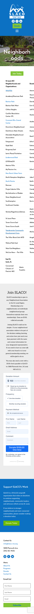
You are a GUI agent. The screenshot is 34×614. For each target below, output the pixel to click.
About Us (6, 565)
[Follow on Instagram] (13, 21)
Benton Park (10, 101)
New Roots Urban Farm (14, 173)
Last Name (21, 419)
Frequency (10, 394)
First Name (10, 419)
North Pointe (10, 181)
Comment (9, 436)
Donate (17, 26)
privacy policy (16, 456)
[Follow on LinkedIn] (20, 21)
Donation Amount (12, 376)
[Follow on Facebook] (17, 21)
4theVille (9, 90)
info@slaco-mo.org (10, 543)
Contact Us (7, 574)
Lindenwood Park (12, 157)
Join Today (17, 73)
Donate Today (11, 523)
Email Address (11, 428)
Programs (6, 568)
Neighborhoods (17, 54)
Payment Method (12, 410)
